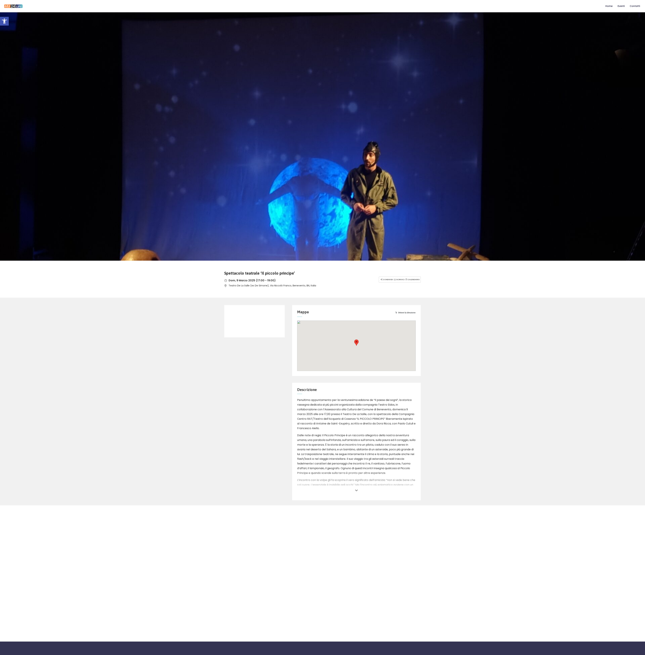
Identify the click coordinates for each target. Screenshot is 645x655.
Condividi (387, 279)
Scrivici (400, 279)
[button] (4, 21)
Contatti (635, 6)
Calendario (413, 279)
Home (609, 6)
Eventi (621, 6)
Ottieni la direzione (407, 312)
